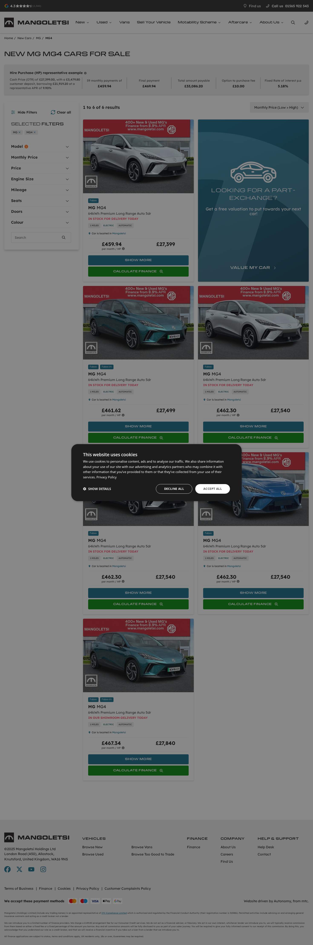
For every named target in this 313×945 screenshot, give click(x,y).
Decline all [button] (174, 489)
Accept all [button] (212, 489)
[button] (97, 488)
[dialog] (156, 472)
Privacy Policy (106, 477)
